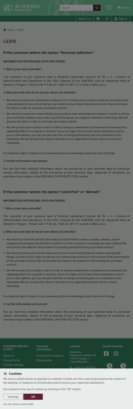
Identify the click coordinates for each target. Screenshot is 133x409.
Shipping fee (44, 360)
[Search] (97, 8)
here (31, 404)
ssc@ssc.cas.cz (97, 84)
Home (10, 29)
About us (85, 19)
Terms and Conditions (49, 355)
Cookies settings (13, 365)
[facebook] (98, 19)
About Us (8, 355)
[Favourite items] (109, 8)
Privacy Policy (11, 360)
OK (33, 397)
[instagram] (106, 19)
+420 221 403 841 (84, 367)
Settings (13, 397)
